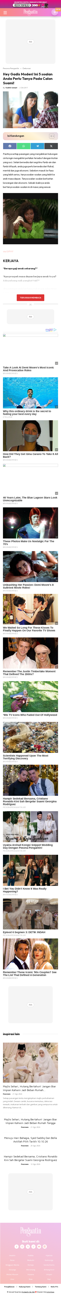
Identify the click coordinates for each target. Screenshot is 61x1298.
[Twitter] (28, 1247)
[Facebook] (17, 1247)
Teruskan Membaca (30, 297)
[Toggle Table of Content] (50, 136)
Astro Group (50, 1292)
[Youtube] (39, 1247)
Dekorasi (27, 68)
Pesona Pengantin (11, 68)
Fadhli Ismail (11, 88)
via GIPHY (8, 251)
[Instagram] (22, 1247)
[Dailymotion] (45, 1247)
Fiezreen (7, 1094)
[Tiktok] (33, 1247)
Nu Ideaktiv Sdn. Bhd (28, 1292)
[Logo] (30, 12)
